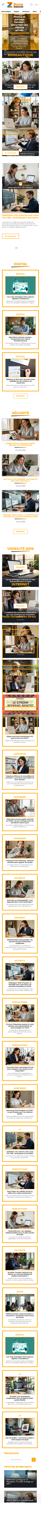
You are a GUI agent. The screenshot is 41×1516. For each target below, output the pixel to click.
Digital (20, 264)
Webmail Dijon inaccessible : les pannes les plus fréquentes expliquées (20, 941)
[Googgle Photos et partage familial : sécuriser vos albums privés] (20, 429)
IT (20, 183)
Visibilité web (20, 549)
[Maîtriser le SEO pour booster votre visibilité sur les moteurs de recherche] (20, 368)
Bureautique (20, 55)
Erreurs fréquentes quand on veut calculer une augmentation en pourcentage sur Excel (20, 1026)
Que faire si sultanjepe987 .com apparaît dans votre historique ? (20, 480)
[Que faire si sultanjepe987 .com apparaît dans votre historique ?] (20, 465)
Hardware (20, 100)
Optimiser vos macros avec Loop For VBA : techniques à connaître (20, 216)
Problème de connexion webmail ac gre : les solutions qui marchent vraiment (20, 697)
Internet (20, 584)
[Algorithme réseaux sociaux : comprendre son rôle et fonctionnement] (20, 326)
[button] (17, 166)
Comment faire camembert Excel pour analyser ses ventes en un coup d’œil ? (20, 1069)
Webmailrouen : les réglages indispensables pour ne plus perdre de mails (20, 1232)
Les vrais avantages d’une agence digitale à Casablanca (20, 298)
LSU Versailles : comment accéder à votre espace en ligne (20, 1439)
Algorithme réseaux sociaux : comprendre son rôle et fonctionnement (20, 339)
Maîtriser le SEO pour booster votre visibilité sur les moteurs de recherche (20, 381)
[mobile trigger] (4, 4)
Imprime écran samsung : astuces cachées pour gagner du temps (20, 861)
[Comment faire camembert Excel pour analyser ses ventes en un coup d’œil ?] (20, 1056)
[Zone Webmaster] (15, 4)
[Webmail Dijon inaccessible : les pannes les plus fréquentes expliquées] (20, 928)
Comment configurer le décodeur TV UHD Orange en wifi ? (19, 1481)
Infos (20, 1292)
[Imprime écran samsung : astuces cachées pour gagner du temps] (20, 849)
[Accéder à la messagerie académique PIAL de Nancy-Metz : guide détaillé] (20, 1385)
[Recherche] (31, 4)
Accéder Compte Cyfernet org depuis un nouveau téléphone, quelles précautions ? (20, 1274)
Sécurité (20, 413)
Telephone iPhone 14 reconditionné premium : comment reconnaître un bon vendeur (19, 778)
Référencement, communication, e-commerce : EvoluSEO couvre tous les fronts (20, 1315)
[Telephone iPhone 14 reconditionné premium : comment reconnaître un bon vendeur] (20, 765)
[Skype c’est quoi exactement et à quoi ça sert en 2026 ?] (20, 117)
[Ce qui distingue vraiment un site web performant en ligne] (20, 570)
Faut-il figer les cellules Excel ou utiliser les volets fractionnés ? (20, 1192)
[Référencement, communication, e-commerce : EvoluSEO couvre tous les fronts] (20, 1302)
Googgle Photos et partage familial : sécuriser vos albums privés (19, 22)
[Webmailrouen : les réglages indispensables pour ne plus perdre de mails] (20, 1220)
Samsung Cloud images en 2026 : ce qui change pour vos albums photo (20, 1112)
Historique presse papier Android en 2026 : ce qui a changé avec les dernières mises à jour (20, 821)
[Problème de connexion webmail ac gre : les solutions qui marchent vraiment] (20, 684)
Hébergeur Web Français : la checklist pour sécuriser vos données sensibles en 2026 (20, 516)
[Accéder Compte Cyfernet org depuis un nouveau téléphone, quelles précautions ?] (20, 1261)
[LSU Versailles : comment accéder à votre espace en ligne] (20, 1426)
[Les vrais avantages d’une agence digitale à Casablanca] (20, 285)
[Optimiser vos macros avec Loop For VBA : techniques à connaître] (20, 201)
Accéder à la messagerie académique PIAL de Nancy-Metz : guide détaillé (20, 1398)
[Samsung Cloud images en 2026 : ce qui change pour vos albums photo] (20, 1099)
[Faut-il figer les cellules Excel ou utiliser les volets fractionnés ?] (20, 1180)
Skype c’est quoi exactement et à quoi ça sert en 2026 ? (19, 133)
